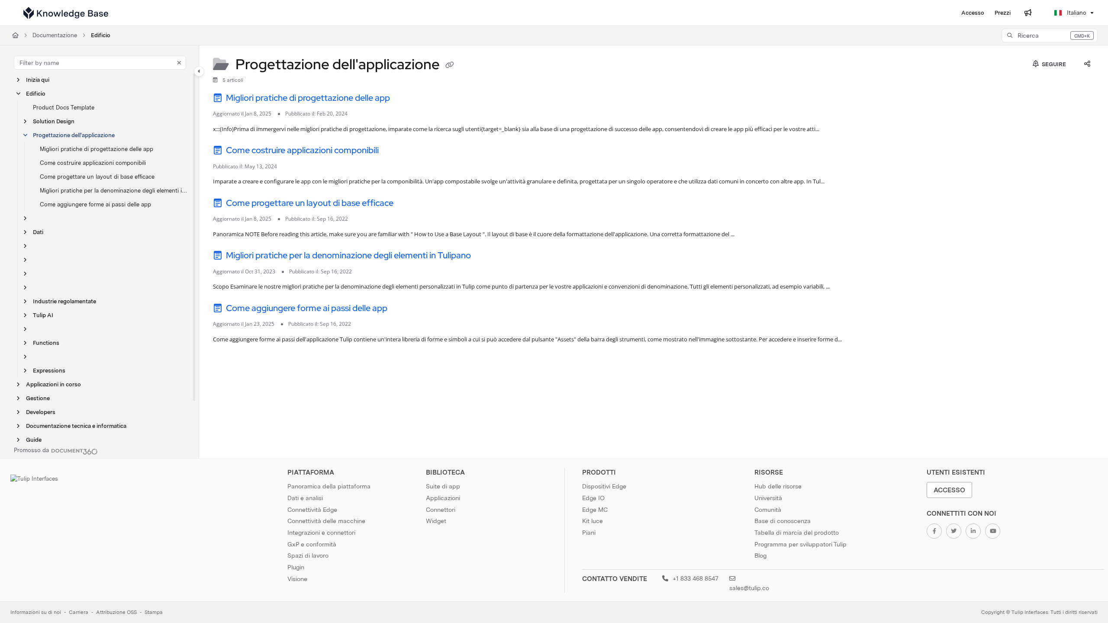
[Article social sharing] (1087, 64)
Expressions (49, 370)
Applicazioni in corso (53, 384)
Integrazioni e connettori (321, 532)
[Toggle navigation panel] (199, 71)
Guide (34, 440)
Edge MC (595, 509)
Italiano (1075, 13)
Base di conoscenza (782, 520)
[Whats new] (1028, 13)
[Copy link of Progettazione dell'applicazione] (450, 66)
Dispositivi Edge (604, 486)
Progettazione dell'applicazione (74, 135)
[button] (1050, 35)
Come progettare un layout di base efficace (97, 176)
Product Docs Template (63, 107)
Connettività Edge (312, 509)
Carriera (78, 612)
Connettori (440, 509)
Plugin (295, 567)
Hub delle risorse (778, 486)
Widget (436, 520)
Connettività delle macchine (326, 520)
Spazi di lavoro (308, 555)
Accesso (949, 490)
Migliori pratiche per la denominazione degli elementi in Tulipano (115, 190)
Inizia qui (37, 80)
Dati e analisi (305, 498)
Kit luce (592, 520)
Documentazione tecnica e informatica (76, 426)
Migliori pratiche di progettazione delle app (96, 149)
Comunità (767, 509)
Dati (38, 232)
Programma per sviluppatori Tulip (800, 544)
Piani (589, 532)
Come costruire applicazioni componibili (93, 163)
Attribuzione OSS (116, 612)
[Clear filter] (179, 63)
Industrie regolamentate (64, 301)
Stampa (154, 612)
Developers (40, 412)
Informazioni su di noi (35, 612)
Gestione (38, 398)
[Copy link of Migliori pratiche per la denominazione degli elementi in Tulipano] (486, 257)
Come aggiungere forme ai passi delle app (95, 204)
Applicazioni (443, 498)
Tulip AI (43, 315)
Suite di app (443, 486)
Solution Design (53, 121)
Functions (46, 343)
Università (768, 498)
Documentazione (54, 35)
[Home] (65, 13)
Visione (297, 578)
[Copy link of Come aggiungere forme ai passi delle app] (403, 309)
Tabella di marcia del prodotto (796, 532)
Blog (760, 555)
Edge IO (593, 498)
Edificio (100, 35)
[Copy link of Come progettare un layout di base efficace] (409, 204)
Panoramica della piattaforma (328, 486)
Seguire (1053, 64)
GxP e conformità (311, 544)
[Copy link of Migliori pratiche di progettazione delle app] (405, 99)
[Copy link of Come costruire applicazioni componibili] (394, 152)
